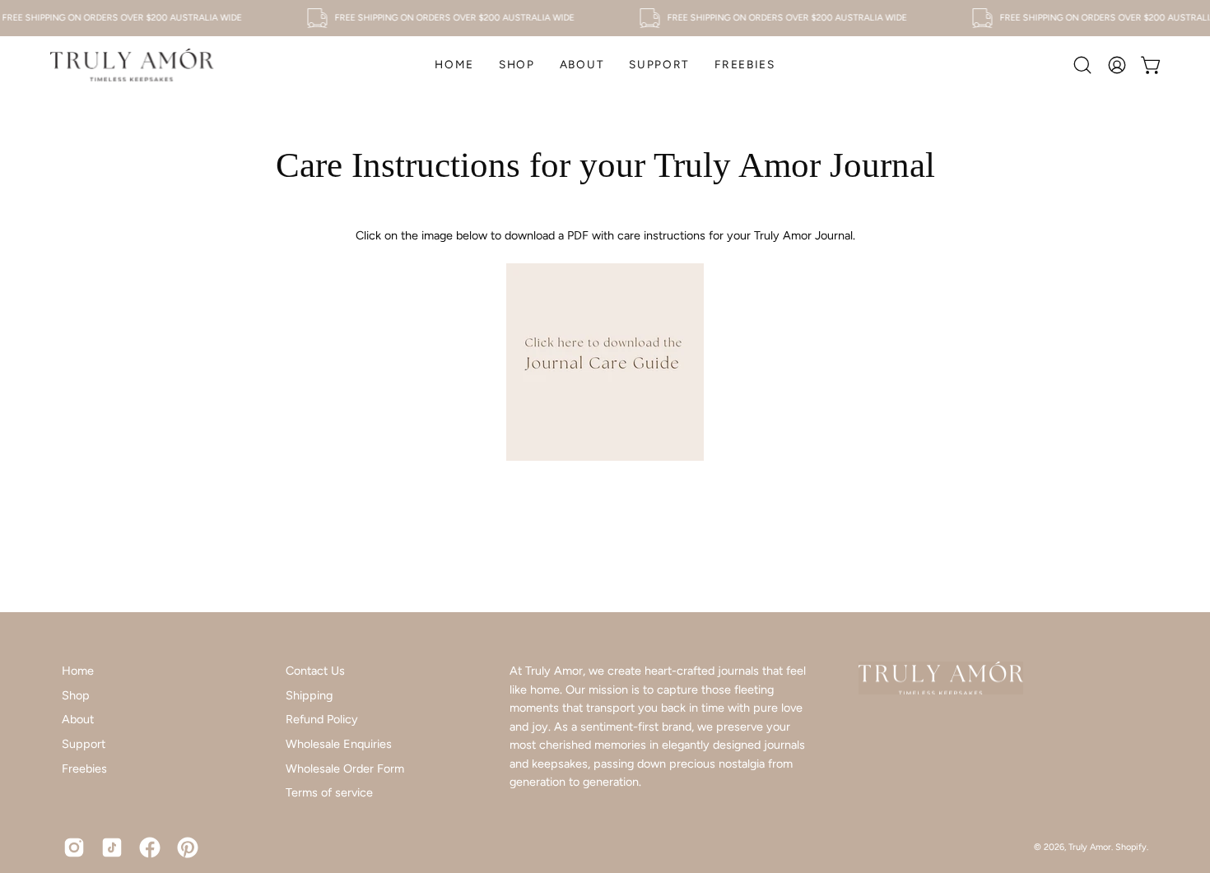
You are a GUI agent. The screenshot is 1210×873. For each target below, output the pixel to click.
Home (78, 670)
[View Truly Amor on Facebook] (149, 847)
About (78, 719)
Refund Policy (322, 719)
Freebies (84, 768)
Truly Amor (1089, 847)
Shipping (309, 695)
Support (83, 743)
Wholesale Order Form (345, 768)
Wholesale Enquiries (339, 743)
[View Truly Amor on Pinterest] (187, 847)
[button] (516, 65)
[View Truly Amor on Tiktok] (112, 847)
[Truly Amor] (131, 65)
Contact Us (315, 670)
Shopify (1131, 847)
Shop (76, 695)
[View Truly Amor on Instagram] (74, 847)
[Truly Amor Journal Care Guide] (605, 456)
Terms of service (329, 792)
